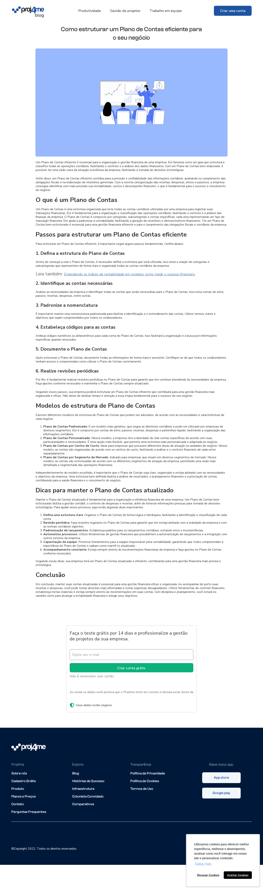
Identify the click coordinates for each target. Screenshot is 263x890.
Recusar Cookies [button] (208, 875)
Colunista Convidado (88, 796)
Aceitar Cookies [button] (237, 875)
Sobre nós (19, 773)
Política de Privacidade (147, 773)
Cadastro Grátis (23, 781)
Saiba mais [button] (203, 863)
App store (221, 778)
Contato (17, 804)
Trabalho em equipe (166, 10)
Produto (17, 789)
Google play (221, 793)
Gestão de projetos (125, 10)
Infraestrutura (83, 789)
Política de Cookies (144, 781)
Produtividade (89, 10)
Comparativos (83, 804)
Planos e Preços (23, 796)
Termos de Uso (141, 789)
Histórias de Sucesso (88, 781)
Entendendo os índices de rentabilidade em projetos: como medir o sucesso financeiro (129, 274)
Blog (75, 773)
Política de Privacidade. (85, 697)
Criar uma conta (232, 10)
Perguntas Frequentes (28, 812)
